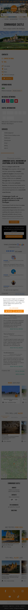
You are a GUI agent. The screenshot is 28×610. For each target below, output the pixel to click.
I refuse (9, 311)
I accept (19, 311)
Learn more (14, 308)
